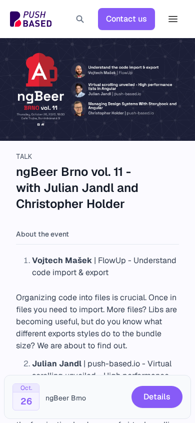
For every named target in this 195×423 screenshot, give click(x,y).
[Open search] (80, 19)
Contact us (126, 19)
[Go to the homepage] (31, 19)
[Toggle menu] (173, 19)
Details (157, 396)
